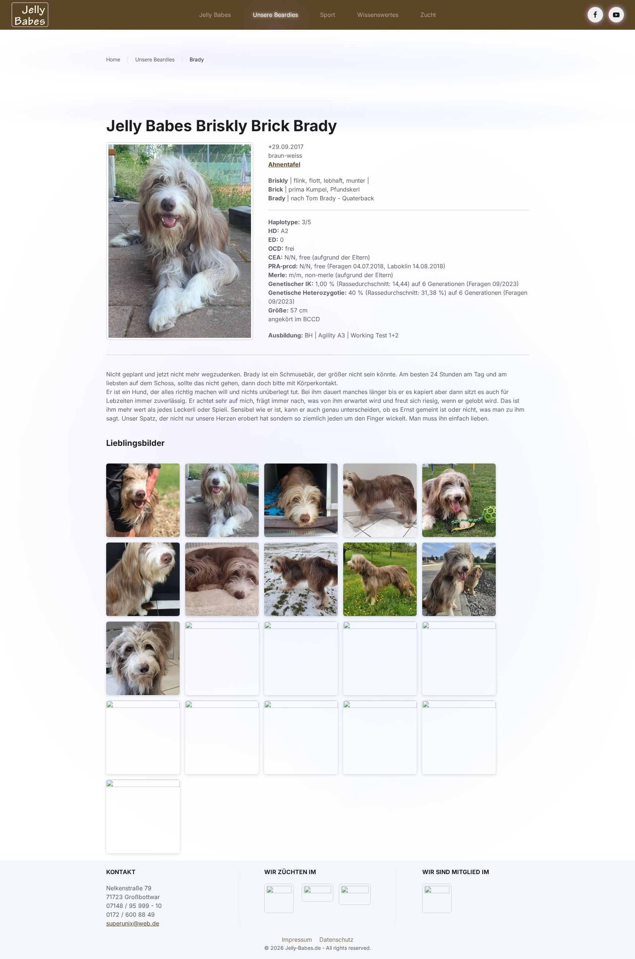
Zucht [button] (428, 14)
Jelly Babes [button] (215, 14)
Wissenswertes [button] (377, 14)
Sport (327, 14)
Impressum (297, 939)
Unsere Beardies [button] (275, 14)
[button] (143, 500)
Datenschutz (336, 939)
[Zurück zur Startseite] (30, 14)
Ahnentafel (284, 164)
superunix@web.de (132, 923)
